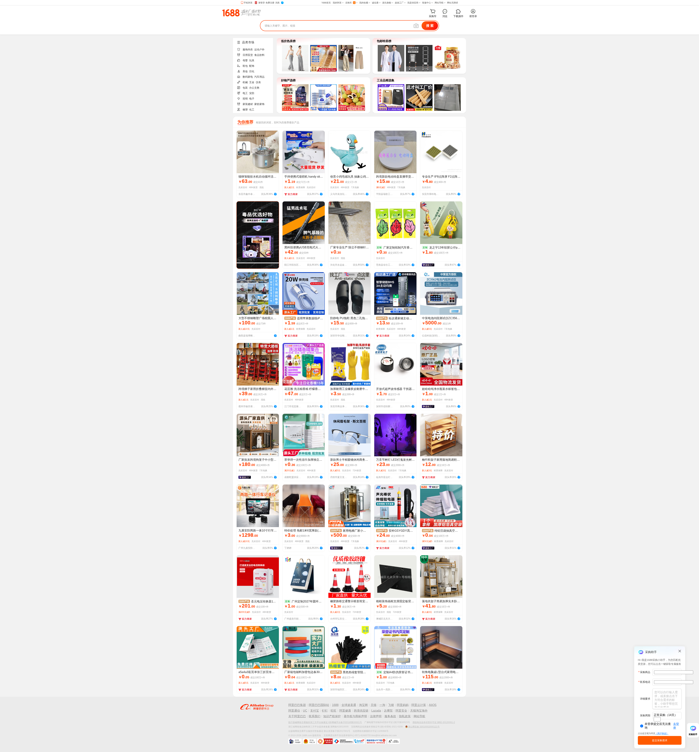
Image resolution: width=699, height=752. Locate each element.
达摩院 (388, 710)
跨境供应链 (361, 710)
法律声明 (376, 716)
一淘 (382, 705)
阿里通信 (294, 710)
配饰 (251, 65)
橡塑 (245, 109)
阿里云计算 (418, 705)
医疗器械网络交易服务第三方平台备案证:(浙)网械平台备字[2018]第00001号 (325, 722)
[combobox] (657, 719)
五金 (251, 82)
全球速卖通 (348, 705)
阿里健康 (345, 710)
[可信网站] (325, 741)
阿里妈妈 (402, 705)
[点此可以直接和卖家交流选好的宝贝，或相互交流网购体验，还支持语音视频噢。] (275, 193)
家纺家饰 (259, 104)
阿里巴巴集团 (297, 705)
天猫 (373, 705)
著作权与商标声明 (355, 716)
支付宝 (314, 710)
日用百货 (248, 54)
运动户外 (259, 49)
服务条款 (390, 716)
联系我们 (314, 716)
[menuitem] (254, 48)
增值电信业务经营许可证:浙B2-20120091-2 (433, 722)
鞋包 (245, 65)
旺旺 (333, 710)
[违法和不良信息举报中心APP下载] (376, 741)
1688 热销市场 (241, 12)
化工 (251, 109)
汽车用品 (259, 76)
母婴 (245, 60)
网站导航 (419, 716)
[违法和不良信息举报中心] (349, 741)
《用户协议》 (661, 733)
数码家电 (248, 76)
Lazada (376, 710)
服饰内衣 (248, 49)
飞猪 (391, 705)
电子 (251, 98)
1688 (335, 705)
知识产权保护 (332, 716)
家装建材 (248, 104)
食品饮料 (259, 54)
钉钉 (325, 710)
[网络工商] (309, 741)
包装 (245, 87)
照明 (245, 98)
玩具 (251, 60)
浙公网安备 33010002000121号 (424, 726)
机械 (245, 82)
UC (305, 710)
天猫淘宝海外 (419, 710)
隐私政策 (405, 716)
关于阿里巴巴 (297, 716)
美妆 (245, 71)
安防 (251, 93)
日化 (251, 71)
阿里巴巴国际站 (319, 705)
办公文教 (254, 87)
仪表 (258, 82)
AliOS (433, 705)
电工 (245, 93)
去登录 (676, 725)
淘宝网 (363, 705)
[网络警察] (295, 741)
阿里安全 (401, 710)
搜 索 (430, 25)
